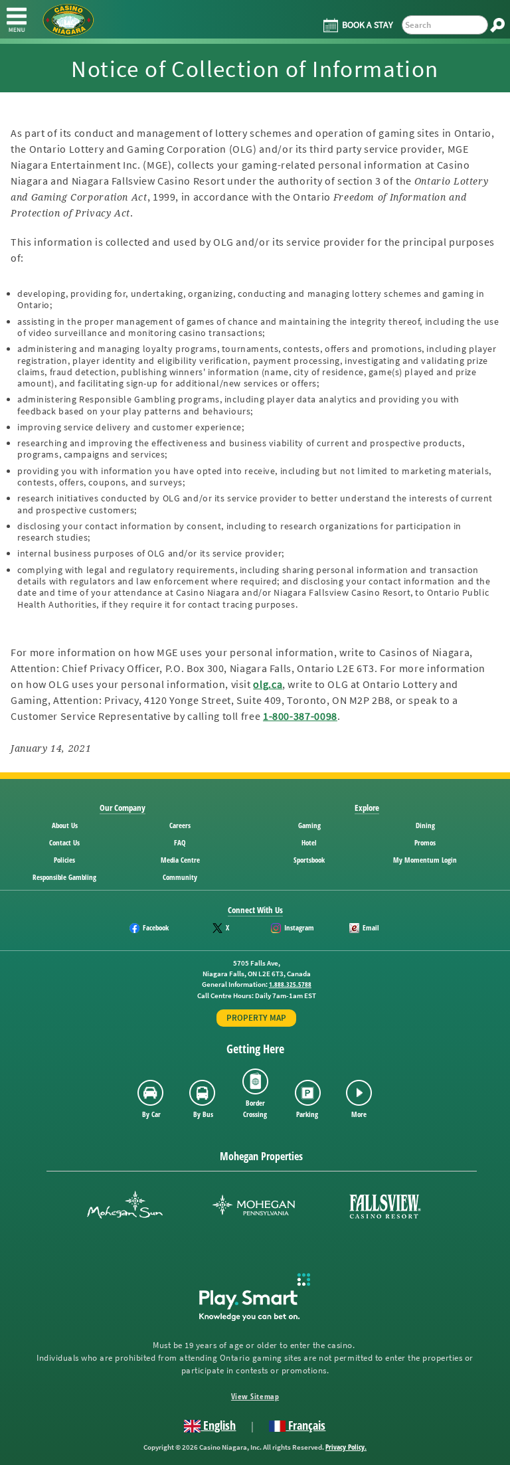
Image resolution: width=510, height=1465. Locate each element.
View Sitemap (255, 1396)
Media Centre (180, 860)
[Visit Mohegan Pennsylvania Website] (253, 1206)
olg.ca (267, 684)
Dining (425, 825)
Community (180, 877)
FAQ (180, 842)
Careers (180, 825)
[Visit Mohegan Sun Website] (125, 1206)
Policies (64, 860)
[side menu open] (17, 19)
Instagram (299, 927)
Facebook (156, 927)
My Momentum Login (425, 860)
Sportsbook (309, 860)
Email (371, 927)
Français (305, 1425)
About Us (65, 825)
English (218, 1425)
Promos (425, 842)
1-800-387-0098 (300, 716)
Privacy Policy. (346, 1447)
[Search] (497, 25)
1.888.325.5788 (290, 984)
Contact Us (64, 842)
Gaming (309, 825)
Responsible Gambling (64, 877)
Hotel (309, 842)
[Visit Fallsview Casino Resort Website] (385, 1206)
